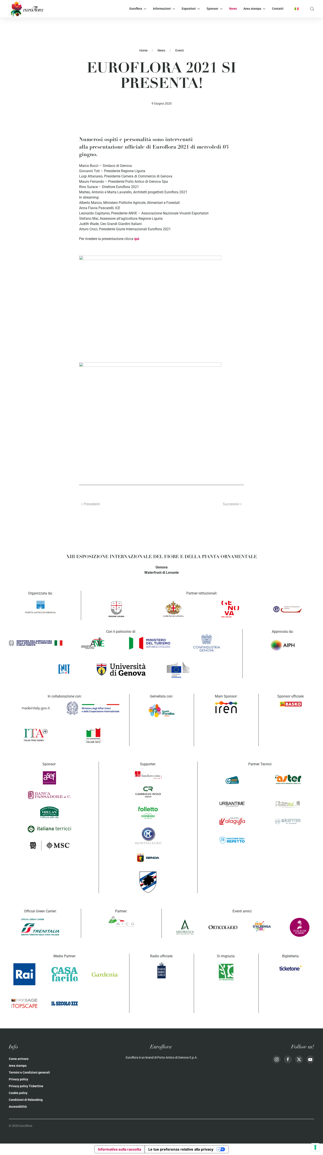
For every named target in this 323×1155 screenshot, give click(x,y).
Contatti (277, 8)
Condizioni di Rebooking (26, 1099)
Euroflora (135, 8)
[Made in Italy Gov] (36, 708)
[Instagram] (277, 1059)
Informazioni (162, 8)
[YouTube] (310, 1059)
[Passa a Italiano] (296, 8)
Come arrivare (19, 1059)
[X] (299, 1059)
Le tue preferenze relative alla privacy (180, 1149)
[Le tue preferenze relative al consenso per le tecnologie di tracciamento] (315, 1147)
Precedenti (92, 504)
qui (136, 239)
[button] (312, 8)
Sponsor (212, 8)
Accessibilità (18, 1106)
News (233, 8)
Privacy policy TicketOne (26, 1086)
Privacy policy (18, 1079)
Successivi (231, 504)
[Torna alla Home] (26, 8)
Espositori (189, 8)
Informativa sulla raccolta (119, 1149)
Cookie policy (18, 1093)
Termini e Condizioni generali (29, 1072)
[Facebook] (288, 1059)
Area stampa (252, 8)
